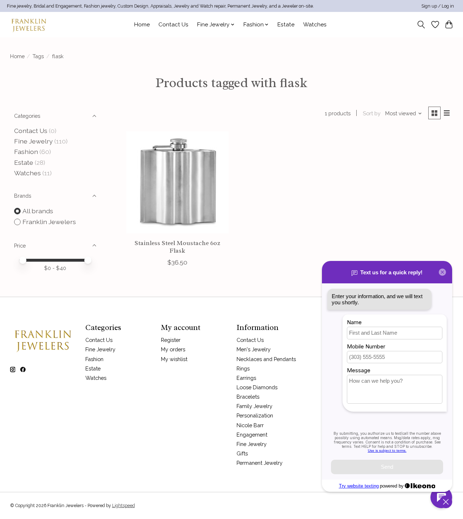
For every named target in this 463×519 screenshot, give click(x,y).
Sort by (372, 113)
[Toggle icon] (421, 24)
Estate (285, 24)
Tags (38, 56)
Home (142, 24)
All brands (37, 211)
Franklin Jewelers (49, 222)
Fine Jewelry (33, 141)
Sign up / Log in (437, 6)
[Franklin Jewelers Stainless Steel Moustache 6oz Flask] (177, 182)
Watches (315, 24)
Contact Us (173, 24)
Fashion (26, 151)
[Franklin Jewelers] (28, 24)
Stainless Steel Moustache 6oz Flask (177, 246)
